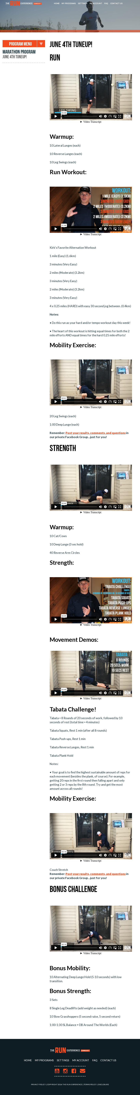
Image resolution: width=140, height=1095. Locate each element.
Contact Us (116, 3)
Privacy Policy (38, 1084)
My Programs (69, 3)
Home (56, 3)
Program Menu (20, 44)
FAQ (106, 3)
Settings (82, 3)
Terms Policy (90, 1084)
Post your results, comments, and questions (96, 433)
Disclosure (103, 1084)
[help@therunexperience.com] (82, 1071)
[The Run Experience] (23, 3)
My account (96, 3)
